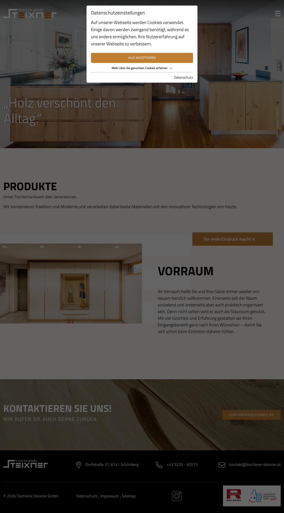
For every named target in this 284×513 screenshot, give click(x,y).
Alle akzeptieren (142, 57)
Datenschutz (183, 77)
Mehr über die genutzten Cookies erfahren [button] (140, 68)
